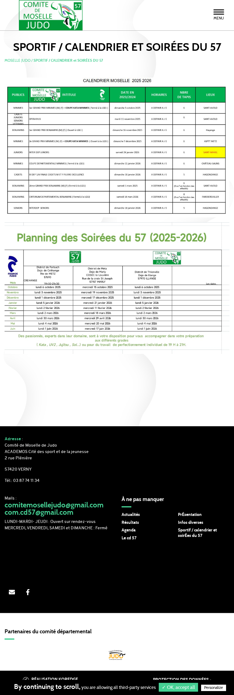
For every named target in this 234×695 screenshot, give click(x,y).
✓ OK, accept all (178, 687)
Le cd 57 (129, 538)
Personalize (213, 688)
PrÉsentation (190, 515)
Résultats (130, 522)
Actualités (131, 515)
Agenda (129, 530)
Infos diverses (190, 522)
